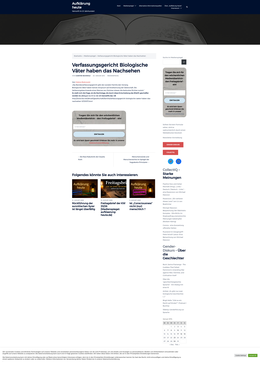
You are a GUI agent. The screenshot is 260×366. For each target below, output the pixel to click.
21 (168, 338)
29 (171, 341)
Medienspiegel (128, 6)
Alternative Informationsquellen (150, 6)
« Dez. (172, 345)
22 (171, 338)
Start (119, 6)
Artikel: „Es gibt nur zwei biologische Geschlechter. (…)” (173, 294)
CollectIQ (170, 152)
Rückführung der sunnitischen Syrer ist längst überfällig (83, 206)
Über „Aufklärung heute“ (173, 6)
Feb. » (177, 345)
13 (164, 334)
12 (184, 330)
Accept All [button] (252, 355)
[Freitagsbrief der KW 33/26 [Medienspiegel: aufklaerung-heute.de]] (113, 188)
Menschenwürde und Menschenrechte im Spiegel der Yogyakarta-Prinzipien (136, 159)
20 (165, 338)
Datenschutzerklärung (99, 143)
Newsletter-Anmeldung (172, 138)
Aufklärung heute (81, 5)
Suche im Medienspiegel (173, 57)
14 (168, 334)
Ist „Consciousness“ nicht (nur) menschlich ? (140, 206)
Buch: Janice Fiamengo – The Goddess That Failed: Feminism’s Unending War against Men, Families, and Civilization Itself (174, 270)
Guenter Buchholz (83, 75)
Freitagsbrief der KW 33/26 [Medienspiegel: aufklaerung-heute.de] (113, 209)
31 (178, 341)
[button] (187, 7)
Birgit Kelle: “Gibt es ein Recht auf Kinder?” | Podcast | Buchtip (174, 303)
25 (181, 338)
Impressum (175, 8)
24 (178, 338)
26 (185, 338)
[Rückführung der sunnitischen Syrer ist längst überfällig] (85, 188)
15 (171, 334)
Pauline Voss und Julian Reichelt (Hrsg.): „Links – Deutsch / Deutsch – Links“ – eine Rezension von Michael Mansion (174, 189)
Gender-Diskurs (173, 145)
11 (181, 330)
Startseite (78, 56)
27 (164, 341)
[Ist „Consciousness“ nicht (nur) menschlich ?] (142, 188)
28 (168, 341)
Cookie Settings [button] (241, 355)
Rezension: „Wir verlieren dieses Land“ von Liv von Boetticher (173, 201)
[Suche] (183, 62)
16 (174, 334)
